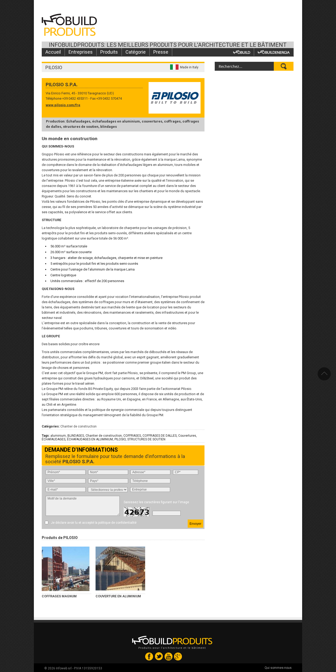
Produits (109, 52)
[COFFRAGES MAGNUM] (66, 569)
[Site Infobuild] (241, 52)
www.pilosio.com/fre (63, 105)
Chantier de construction (78, 426)
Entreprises (81, 52)
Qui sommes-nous (278, 668)
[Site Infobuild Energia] (273, 52)
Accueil (53, 52)
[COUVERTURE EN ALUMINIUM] (120, 569)
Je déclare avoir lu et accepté (93, 523)
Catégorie (135, 52)
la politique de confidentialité (115, 523)
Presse (160, 52)
